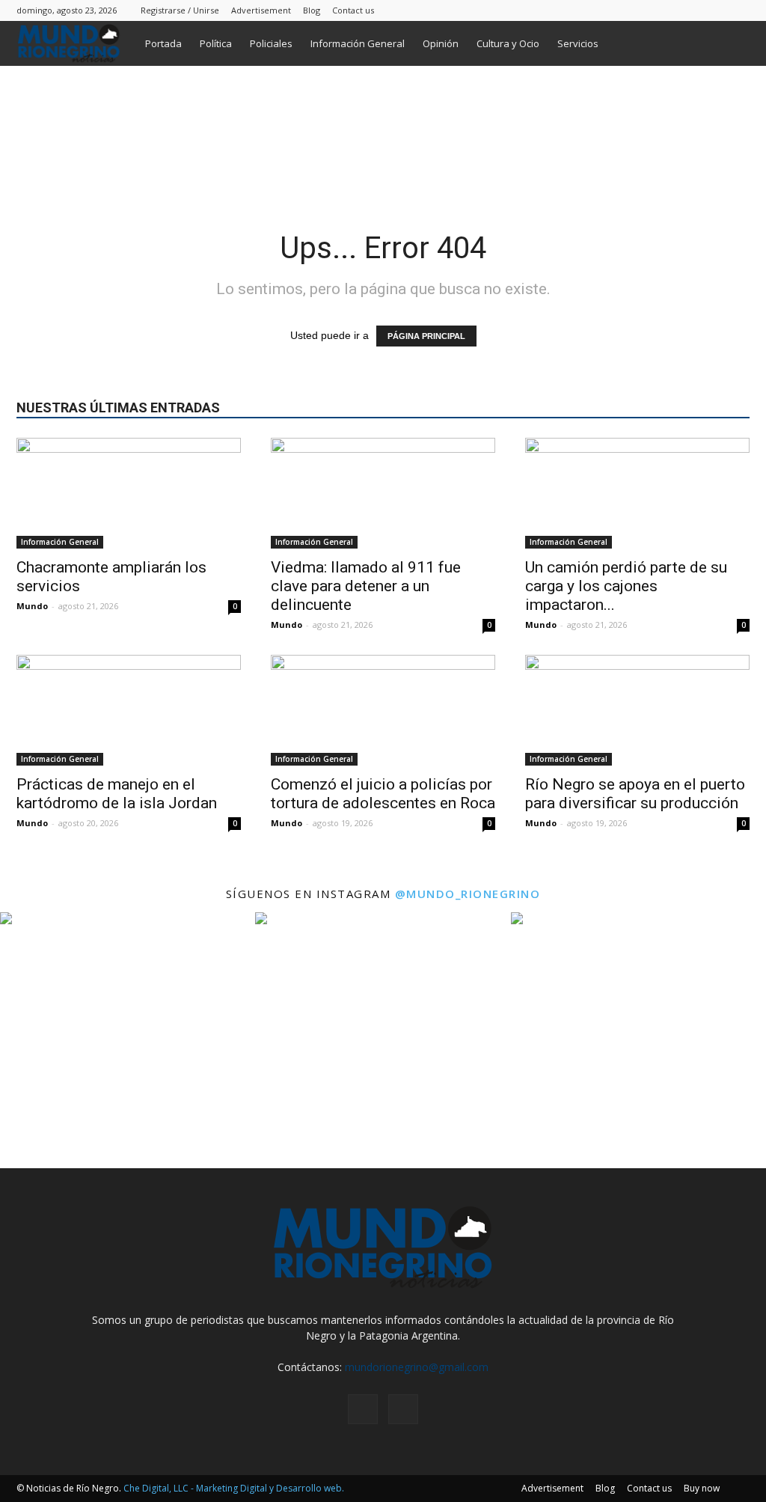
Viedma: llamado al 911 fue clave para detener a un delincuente (366, 586)
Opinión (441, 43)
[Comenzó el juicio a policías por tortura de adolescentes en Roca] (383, 710)
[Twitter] (738, 10)
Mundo (32, 605)
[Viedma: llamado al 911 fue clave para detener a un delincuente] (383, 493)
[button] (732, 44)
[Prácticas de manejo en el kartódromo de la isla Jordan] (128, 710)
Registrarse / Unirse (180, 10)
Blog (311, 10)
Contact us (353, 10)
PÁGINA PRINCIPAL (426, 336)
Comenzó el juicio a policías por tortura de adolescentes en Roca (383, 793)
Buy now (702, 1488)
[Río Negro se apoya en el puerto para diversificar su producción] (637, 710)
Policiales (271, 43)
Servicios (577, 43)
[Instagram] (713, 10)
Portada (163, 43)
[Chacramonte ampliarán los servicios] (128, 493)
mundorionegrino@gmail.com (416, 1367)
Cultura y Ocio (508, 43)
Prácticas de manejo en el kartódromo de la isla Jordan (116, 793)
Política (216, 43)
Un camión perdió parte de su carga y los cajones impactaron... (626, 586)
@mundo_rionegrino (468, 893)
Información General (357, 43)
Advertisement (261, 10)
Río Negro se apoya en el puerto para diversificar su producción (635, 793)
